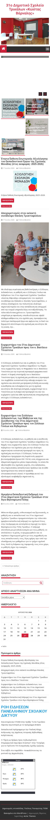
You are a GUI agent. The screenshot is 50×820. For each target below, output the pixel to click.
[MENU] (47, 49)
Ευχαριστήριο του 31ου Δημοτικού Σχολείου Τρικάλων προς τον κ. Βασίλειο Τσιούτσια (24, 347)
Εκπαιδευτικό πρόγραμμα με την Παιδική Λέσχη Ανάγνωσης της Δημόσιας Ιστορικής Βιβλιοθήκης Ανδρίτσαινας (21, 732)
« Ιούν (3, 646)
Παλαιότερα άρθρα (11, 566)
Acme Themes (30, 816)
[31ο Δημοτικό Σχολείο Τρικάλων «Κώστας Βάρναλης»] (3, 48)
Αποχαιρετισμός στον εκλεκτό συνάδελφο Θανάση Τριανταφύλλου (21, 214)
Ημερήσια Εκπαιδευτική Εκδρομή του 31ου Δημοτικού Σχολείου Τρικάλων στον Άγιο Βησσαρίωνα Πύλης (24, 497)
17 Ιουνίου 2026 (32, 81)
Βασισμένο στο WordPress (15, 813)
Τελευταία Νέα (6, 206)
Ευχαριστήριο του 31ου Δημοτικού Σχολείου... (36, 130)
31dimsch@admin (24, 168)
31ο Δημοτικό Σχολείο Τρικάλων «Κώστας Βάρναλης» (25, 9)
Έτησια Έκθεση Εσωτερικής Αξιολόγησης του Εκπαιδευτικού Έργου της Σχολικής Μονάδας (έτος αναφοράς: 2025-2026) (24, 161)
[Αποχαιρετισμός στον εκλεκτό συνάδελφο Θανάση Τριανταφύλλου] (25, 253)
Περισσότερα (7, 200)
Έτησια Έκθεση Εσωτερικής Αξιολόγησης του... (12, 114)
